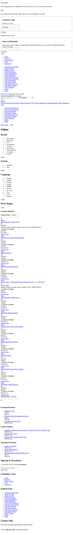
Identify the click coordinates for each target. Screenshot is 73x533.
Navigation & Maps (10, 85)
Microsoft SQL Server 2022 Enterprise (12, 237)
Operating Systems (10, 82)
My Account (17, 96)
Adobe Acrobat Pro (10, 446)
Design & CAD (9, 70)
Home (6, 57)
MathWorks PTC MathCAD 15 (10, 222)
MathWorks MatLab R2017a (9, 266)
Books (6, 89)
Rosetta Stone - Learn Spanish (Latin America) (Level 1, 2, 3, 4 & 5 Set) (22, 282)
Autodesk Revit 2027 (11, 434)
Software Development (11, 79)
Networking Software (11, 84)
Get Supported (8, 96)
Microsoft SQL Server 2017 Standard (12, 369)
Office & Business (10, 72)
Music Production (10, 75)
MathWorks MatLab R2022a (9, 342)
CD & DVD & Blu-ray (12, 77)
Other (6, 91)
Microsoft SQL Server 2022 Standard (12, 326)
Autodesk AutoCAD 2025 (12, 421)
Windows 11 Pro (10, 411)
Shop (2, 96)
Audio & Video (9, 68)
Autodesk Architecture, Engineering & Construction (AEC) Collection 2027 (27, 430)
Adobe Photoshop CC (11, 449)
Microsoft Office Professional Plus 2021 (17, 416)
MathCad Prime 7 (6, 355)
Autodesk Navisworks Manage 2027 (16, 437)
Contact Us (8, 63)
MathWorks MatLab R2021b (9, 384)
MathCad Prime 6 (6, 253)
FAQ (6, 62)
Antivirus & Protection (11, 67)
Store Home (4, 125)
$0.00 (3, 101)
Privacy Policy (9, 60)
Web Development (10, 80)
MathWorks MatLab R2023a (9, 313)
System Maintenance (11, 74)
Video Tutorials (9, 87)
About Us (7, 58)
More (2, 105)
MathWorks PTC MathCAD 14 (10, 297)
